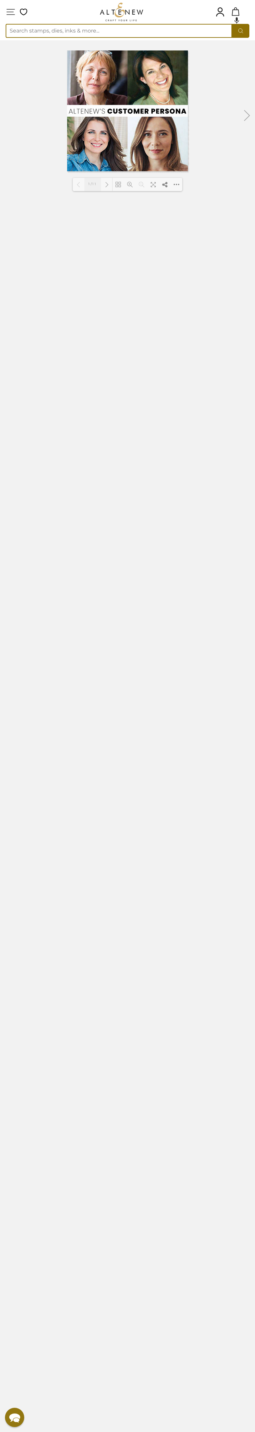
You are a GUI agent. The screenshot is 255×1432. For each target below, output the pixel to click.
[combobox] (119, 31)
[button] (236, 20)
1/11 (92, 184)
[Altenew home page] (121, 12)
